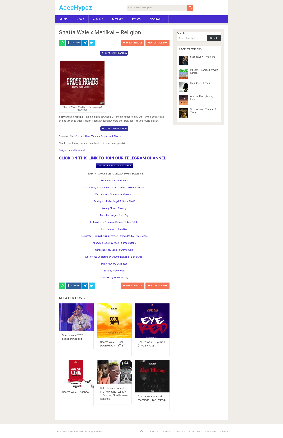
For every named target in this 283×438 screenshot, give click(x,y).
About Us (154, 431)
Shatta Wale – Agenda (75, 391)
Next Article (156, 42)
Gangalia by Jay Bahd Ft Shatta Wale (114, 249)
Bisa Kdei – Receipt (201, 82)
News (80, 19)
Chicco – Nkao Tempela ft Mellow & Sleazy (98, 136)
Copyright (166, 431)
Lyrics (136, 19)
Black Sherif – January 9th (114, 180)
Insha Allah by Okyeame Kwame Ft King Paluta (114, 222)
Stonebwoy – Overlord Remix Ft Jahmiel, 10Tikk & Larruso (114, 187)
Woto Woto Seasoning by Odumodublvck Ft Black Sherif (114, 256)
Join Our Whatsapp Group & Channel (114, 165)
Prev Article (134, 42)
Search (181, 33)
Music (64, 19)
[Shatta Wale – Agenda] (76, 374)
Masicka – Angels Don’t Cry (114, 215)
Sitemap (224, 431)
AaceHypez (75, 7)
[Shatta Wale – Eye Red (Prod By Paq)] (152, 320)
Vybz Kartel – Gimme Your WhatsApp (114, 194)
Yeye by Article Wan (114, 270)
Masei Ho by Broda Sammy (114, 277)
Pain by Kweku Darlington (114, 263)
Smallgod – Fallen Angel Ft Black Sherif (114, 201)
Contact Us (210, 431)
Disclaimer (180, 431)
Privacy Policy (195, 431)
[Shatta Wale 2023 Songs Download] (76, 317)
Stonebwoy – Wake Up (202, 56)
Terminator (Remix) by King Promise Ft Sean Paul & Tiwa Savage (114, 236)
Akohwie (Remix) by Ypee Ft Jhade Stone (114, 243)
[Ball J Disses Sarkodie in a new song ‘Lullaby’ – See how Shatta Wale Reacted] (114, 372)
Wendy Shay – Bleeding (114, 208)
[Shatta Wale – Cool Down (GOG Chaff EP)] (114, 320)
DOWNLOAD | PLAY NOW (116, 53)
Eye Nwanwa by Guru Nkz (114, 229)
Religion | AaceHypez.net (72, 150)
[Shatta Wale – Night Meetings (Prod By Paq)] (152, 376)
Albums (98, 19)
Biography (157, 19)
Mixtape (117, 19)
